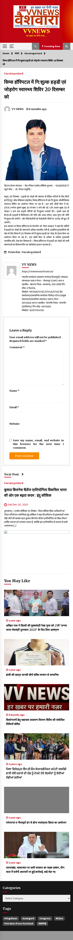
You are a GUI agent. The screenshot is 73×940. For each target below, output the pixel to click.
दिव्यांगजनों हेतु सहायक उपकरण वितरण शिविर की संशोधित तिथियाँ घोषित (35, 722)
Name (14, 390)
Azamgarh (28, 918)
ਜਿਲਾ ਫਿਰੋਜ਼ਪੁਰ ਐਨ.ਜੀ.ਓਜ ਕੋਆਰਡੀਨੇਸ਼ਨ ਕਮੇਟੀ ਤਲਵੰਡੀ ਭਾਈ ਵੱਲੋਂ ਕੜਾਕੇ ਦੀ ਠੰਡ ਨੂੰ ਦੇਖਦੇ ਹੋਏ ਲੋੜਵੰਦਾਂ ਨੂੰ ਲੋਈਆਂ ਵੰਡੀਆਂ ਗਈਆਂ (36, 773)
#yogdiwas (10, 918)
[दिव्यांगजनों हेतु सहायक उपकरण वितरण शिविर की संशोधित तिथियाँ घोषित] (36, 697)
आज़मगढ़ (42, 923)
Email (14, 407)
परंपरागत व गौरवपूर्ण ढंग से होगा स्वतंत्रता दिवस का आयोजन (36, 822)
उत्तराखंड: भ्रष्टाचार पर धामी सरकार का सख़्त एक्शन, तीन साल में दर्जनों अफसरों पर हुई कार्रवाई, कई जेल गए (35, 869)
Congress (45, 918)
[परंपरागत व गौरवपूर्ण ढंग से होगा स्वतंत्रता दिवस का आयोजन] (36, 800)
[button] (35, 46)
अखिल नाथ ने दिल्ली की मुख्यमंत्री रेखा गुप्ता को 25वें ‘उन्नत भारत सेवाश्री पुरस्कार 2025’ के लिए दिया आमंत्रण (36, 627)
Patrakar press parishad (18, 923)
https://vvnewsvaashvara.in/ (38, 271)
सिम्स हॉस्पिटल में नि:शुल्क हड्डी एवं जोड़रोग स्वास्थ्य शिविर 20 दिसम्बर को (35, 89)
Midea (59, 918)
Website (14, 423)
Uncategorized (13, 73)
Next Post (11, 474)
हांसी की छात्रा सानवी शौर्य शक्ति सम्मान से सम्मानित (32, 674)
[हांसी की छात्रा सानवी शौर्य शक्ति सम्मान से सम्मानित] (36, 652)
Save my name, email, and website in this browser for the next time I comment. (38, 444)
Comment (17, 347)
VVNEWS (36, 31)
